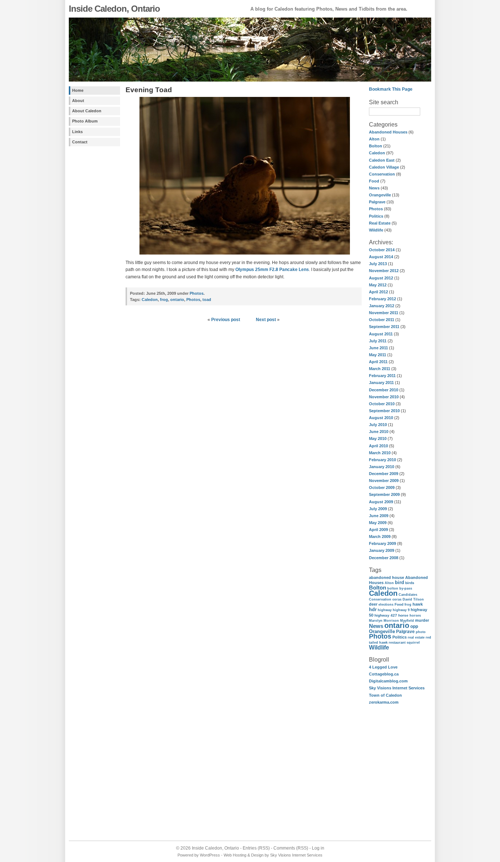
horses (415, 615)
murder (422, 620)
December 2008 (383, 558)
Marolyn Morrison (384, 620)
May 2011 (377, 355)
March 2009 (380, 536)
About (78, 100)
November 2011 (383, 312)
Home (77, 90)
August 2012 (381, 278)
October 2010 (382, 404)
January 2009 (381, 550)
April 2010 (378, 446)
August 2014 (381, 257)
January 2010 (381, 466)
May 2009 (378, 522)
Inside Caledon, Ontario (114, 9)
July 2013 (378, 263)
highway (385, 610)
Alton (374, 139)
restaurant (397, 642)
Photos (376, 209)
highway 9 (401, 610)
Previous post (225, 319)
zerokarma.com (384, 702)
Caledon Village (384, 167)
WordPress (210, 855)
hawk (418, 604)
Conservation (382, 174)
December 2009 (383, 473)
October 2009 (382, 487)
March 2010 (380, 453)
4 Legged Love (383, 667)
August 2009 (381, 502)
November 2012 (384, 270)
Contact (79, 142)
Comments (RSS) (290, 848)
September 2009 (384, 494)
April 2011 (378, 362)
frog (407, 604)
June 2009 (378, 515)
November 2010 (384, 397)
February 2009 (382, 543)
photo (421, 632)
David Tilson (413, 599)
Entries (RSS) (256, 848)
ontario (396, 625)
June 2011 (378, 348)
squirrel (413, 642)
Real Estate (380, 223)
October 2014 (382, 250)
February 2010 (382, 460)
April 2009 (378, 529)
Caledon (377, 153)
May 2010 (378, 438)
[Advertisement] (91, 266)
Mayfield (407, 620)
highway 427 (385, 615)
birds (409, 583)
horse (403, 615)
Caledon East (382, 160)
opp (414, 626)
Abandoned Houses (388, 132)
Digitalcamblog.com (388, 681)
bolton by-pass (399, 588)
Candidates (408, 594)
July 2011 (378, 341)
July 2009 (378, 509)
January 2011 (381, 382)
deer (373, 604)
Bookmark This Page (391, 89)
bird (399, 582)
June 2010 (378, 431)
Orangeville (380, 195)
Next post (266, 319)
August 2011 (381, 334)
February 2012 (382, 299)
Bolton (375, 146)
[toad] (243, 255)
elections (385, 604)
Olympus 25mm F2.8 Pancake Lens (272, 269)
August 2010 (381, 417)
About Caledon (86, 111)
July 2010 (378, 424)
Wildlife (376, 230)
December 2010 (383, 390)
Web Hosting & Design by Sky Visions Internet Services (273, 855)
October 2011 (381, 319)
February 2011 (382, 375)
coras (397, 599)
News (374, 188)
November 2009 (384, 480)
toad (206, 299)
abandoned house (386, 577)
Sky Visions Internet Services (397, 688)
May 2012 (378, 285)
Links (77, 131)
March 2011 (379, 368)
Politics (376, 216)
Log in (318, 848)
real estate (416, 637)
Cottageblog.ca (384, 674)
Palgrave (377, 202)
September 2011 (384, 326)
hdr (373, 609)
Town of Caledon (385, 695)
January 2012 (381, 306)
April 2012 (378, 292)
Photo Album (85, 121)
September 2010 (384, 411)
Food (374, 181)
